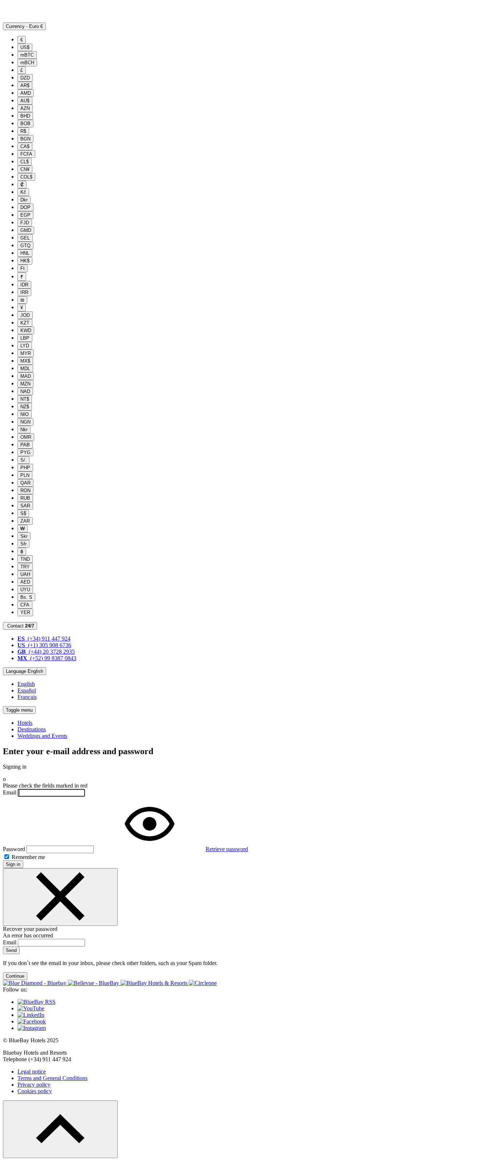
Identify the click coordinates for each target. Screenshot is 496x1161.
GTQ (25, 245)
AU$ (24, 100)
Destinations (31, 729)
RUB (25, 498)
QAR (25, 483)
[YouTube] (30, 1008)
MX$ (25, 361)
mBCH (27, 62)
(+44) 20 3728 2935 (46, 652)
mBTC (27, 55)
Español (26, 690)
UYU (25, 589)
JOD (25, 315)
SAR (25, 505)
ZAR (25, 521)
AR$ (24, 85)
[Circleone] (203, 983)
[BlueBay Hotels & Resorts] (155, 983)
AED (25, 582)
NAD (25, 391)
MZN (25, 384)
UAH (25, 574)
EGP (25, 215)
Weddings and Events (42, 736)
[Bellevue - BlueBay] (94, 983)
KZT (24, 323)
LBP (24, 338)
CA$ (24, 146)
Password (14, 849)
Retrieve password (227, 849)
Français (27, 697)
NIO (24, 414)
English (26, 684)
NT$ (24, 399)
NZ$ (24, 406)
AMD (25, 93)
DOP (25, 207)
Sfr (23, 544)
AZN (25, 108)
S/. (23, 460)
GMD (25, 230)
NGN (25, 422)
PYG (25, 452)
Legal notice (31, 1071)
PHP (25, 467)
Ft (22, 268)
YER (25, 612)
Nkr (24, 429)
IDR (24, 284)
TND (25, 559)
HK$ (24, 260)
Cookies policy (34, 1091)
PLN (24, 475)
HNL (24, 253)
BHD (25, 116)
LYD (24, 345)
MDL (25, 368)
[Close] (60, 897)
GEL (25, 238)
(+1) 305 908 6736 (44, 645)
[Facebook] (31, 1021)
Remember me (27, 857)
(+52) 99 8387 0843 (46, 658)
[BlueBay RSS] (36, 1002)
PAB (25, 444)
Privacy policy (33, 1085)
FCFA (26, 154)
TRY (25, 566)
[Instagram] (31, 1028)
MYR (25, 353)
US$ (24, 47)
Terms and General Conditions (52, 1078)
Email (9, 792)
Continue (15, 976)
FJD (24, 222)
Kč (23, 192)
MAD (25, 376)
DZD (25, 78)
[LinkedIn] (30, 1015)
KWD (25, 330)
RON (25, 490)
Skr (24, 536)
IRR (24, 292)
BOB (25, 123)
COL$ (26, 177)
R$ (23, 131)
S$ (23, 513)
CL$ (24, 161)
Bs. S (26, 597)
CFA (24, 605)
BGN (25, 139)
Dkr (24, 200)
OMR (25, 437)
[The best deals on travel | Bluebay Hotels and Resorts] (43, 19)
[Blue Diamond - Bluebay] (35, 983)
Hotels (24, 723)
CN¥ (24, 169)
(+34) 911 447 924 (43, 638)
